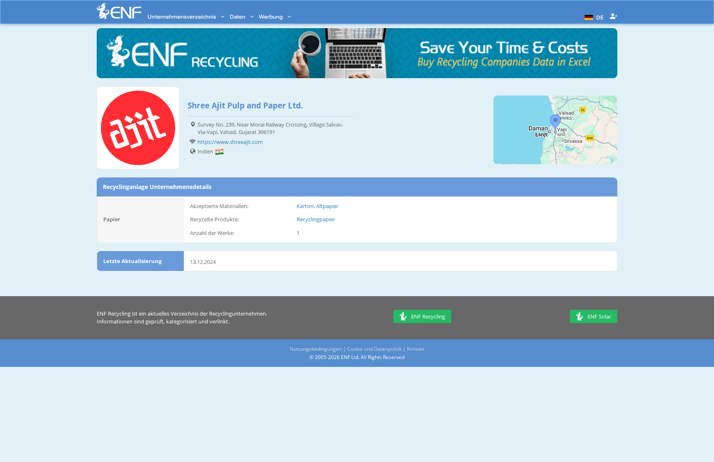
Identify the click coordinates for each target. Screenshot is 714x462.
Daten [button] (238, 16)
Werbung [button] (271, 16)
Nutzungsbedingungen (316, 348)
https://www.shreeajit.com (230, 142)
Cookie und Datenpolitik (374, 348)
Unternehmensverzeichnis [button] (182, 16)
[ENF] (119, 10)
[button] (593, 16)
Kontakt (415, 348)
